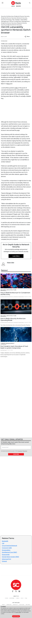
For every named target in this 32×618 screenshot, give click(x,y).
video (16, 88)
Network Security (22, 18)
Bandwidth (5, 541)
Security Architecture (7, 16)
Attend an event (15, 604)
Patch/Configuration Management (19, 21)
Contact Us (17, 598)
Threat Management (8, 343)
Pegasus (3, 67)
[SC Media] (16, 3)
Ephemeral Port (6, 559)
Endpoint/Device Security (21, 16)
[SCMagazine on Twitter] (16, 591)
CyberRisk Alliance (11, 598)
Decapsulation (6, 550)
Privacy (26, 598)
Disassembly (6, 554)
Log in (13, 6)
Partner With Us (28, 604)
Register (18, 6)
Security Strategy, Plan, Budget (10, 19)
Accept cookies (16, 616)
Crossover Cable (7, 548)
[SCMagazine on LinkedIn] (19, 591)
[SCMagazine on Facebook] (13, 591)
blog (8, 83)
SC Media (6, 598)
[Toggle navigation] (2, 3)
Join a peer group (21, 604)
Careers (22, 598)
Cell (3, 543)
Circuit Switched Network (9, 545)
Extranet (4, 561)
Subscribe (16, 454)
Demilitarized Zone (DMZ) (9, 552)
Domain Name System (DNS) (10, 557)
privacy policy (18, 612)
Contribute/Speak (8, 604)
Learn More (16, 256)
